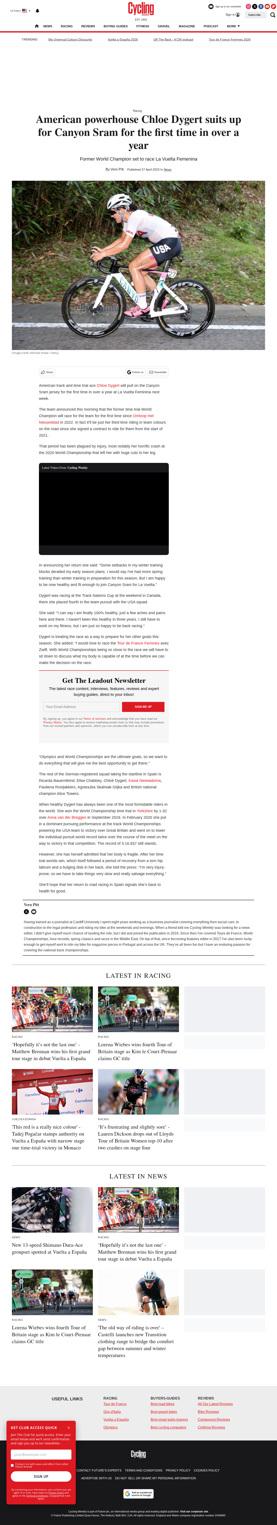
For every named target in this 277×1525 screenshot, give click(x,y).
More (232, 26)
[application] (104, 509)
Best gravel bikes (164, 1412)
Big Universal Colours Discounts (70, 39)
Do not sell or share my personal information (155, 1478)
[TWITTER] (27, 912)
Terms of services (95, 718)
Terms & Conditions (37, 1495)
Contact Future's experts (98, 1470)
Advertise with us (96, 1478)
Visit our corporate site (194, 1511)
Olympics (110, 1427)
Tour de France (115, 1404)
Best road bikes (162, 1404)
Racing (67, 26)
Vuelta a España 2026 (123, 39)
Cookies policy (206, 1470)
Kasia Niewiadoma (145, 780)
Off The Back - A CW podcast (173, 39)
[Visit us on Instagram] (248, 6)
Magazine (187, 26)
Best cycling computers (168, 1427)
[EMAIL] (35, 912)
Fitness (142, 26)
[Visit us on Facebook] (261, 6)
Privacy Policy (56, 1492)
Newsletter (160, 372)
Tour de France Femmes (139, 643)
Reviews (88, 26)
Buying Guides (116, 26)
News (47, 26)
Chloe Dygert (108, 385)
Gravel (164, 26)
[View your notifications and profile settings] (37, 11)
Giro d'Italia (112, 1412)
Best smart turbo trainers (169, 1419)
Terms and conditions (143, 1470)
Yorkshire (145, 811)
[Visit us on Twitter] (254, 6)
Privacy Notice (52, 722)
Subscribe (254, 14)
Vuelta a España (116, 1419)
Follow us (137, 372)
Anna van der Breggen (66, 817)
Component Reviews (214, 1419)
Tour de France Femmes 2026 (230, 39)
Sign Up (41, 1476)
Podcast (211, 26)
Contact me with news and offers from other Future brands (41, 1465)
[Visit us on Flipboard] (273, 6)
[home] (37, 26)
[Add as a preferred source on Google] (138, 1494)
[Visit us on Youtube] (267, 6)
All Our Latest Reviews (215, 1404)
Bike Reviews (208, 1412)
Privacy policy (178, 1470)
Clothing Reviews (211, 1427)
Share (49, 372)
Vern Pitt (117, 169)
